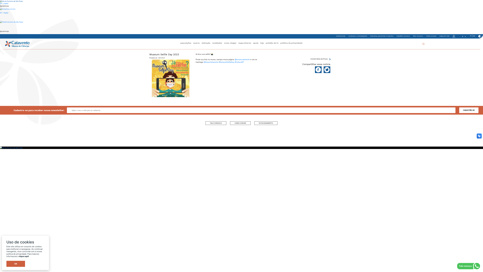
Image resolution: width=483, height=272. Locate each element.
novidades (217, 43)
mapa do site (444, 36)
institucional (340, 36)
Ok (15, 264)
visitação (206, 43)
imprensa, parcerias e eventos (381, 36)
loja (262, 43)
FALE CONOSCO (216, 123)
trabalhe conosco (403, 36)
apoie (255, 43)
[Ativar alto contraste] (479, 36)
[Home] (17, 44)
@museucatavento (242, 59)
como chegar (230, 43)
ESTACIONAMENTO (266, 123)
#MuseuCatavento (211, 62)
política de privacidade (291, 43)
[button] (11, 22)
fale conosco (418, 36)
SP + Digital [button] (4, 13)
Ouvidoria (184, 134)
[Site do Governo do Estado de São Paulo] (11, 1)
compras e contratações (357, 36)
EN (474, 36)
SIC (184, 144)
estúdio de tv (272, 43)
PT (471, 36)
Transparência (184, 139)
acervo (196, 43)
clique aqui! (23, 256)
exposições (185, 43)
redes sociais (431, 36)
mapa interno (244, 43)
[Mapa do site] (453, 36)
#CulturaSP (239, 62)
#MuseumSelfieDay (226, 62)
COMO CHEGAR (240, 123)
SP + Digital (4, 3)
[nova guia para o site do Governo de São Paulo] (7, 9)
